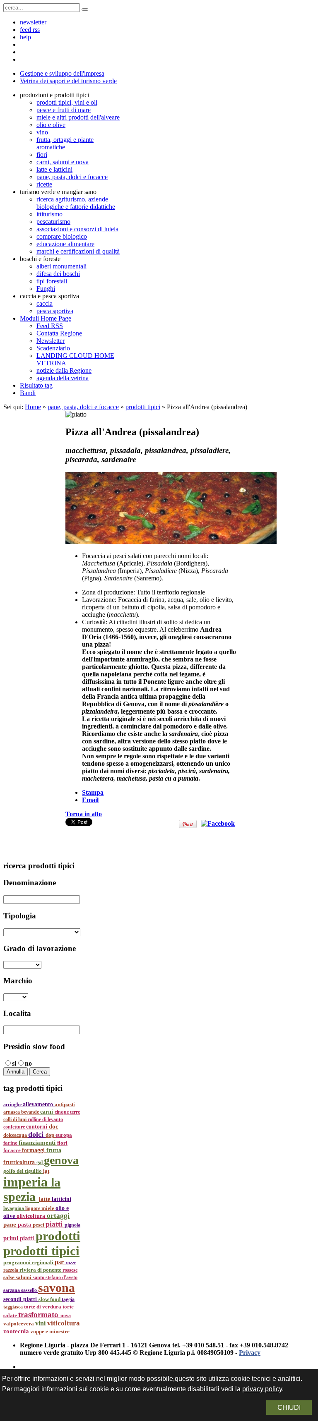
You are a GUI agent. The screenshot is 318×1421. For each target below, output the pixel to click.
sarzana (12, 1290)
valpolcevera (19, 1324)
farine (11, 1143)
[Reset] (85, 9)
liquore (33, 1208)
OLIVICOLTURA (32, 1216)
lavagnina (14, 1208)
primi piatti (19, 1238)
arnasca (12, 1112)
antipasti (65, 1104)
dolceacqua (15, 1135)
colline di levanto (45, 1119)
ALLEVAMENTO (39, 1104)
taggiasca (13, 1307)
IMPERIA (27, 1181)
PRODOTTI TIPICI (41, 1251)
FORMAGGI (34, 1150)
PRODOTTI (58, 1236)
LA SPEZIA (31, 1189)
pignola (72, 1225)
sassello (29, 1290)
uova (65, 1315)
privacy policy (262, 1388)
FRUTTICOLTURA (19, 1162)
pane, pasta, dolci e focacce (83, 406)
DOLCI (37, 1134)
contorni (37, 1127)
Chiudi (289, 1407)
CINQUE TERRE (67, 1112)
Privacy (249, 1352)
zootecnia (17, 1331)
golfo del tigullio (23, 1171)
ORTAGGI (58, 1216)
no (28, 1063)
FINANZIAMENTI (38, 1142)
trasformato (39, 1314)
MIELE (48, 1208)
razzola (11, 1270)
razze (70, 1262)
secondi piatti (21, 1299)
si (14, 1063)
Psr (60, 1261)
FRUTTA (53, 1150)
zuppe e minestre (50, 1331)
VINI (41, 1323)
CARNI (47, 1111)
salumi (24, 1277)
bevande (30, 1112)
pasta (25, 1225)
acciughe (13, 1104)
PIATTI (55, 1224)
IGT (46, 1171)
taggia (68, 1299)
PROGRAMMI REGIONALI (29, 1262)
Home (33, 406)
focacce (12, 1150)
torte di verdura (43, 1307)
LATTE (45, 1199)
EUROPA (63, 1135)
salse (9, 1277)
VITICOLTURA (63, 1323)
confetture (14, 1127)
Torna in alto (83, 813)
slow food (50, 1299)
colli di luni (15, 1119)
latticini (61, 1199)
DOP (50, 1135)
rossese (70, 1270)
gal (40, 1162)
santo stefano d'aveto (55, 1277)
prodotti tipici (142, 406)
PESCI (39, 1225)
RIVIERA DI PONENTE (41, 1270)
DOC (53, 1126)
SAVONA (56, 1288)
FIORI (62, 1143)
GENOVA (61, 1160)
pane (10, 1224)
